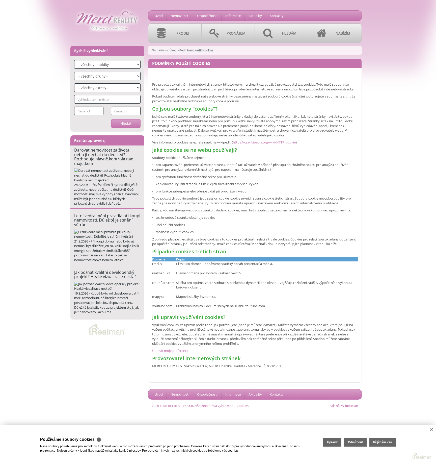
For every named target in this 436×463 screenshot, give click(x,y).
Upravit (332, 442)
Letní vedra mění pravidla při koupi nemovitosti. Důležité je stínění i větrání (107, 220)
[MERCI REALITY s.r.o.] (107, 8)
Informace (233, 15)
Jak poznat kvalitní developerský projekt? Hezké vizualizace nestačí (106, 275)
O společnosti (207, 15)
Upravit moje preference (170, 350)
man (351, 405)
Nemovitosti (180, 15)
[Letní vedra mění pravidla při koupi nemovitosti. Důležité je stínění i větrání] (107, 234)
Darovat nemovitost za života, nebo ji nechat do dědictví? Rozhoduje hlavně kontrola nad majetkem (103, 156)
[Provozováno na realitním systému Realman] (107, 329)
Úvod (159, 15)
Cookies (243, 405)
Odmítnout (355, 442)
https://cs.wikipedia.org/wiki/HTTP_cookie (264, 142)
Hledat (125, 123)
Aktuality (255, 15)
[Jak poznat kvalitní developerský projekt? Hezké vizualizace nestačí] (107, 286)
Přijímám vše (382, 442)
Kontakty (277, 15)
